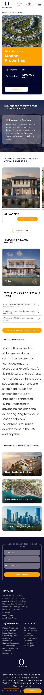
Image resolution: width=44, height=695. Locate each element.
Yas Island (12, 595)
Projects (27, 633)
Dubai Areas (7, 615)
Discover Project (27, 219)
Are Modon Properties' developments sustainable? (19, 312)
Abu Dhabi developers (7, 652)
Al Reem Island (14, 598)
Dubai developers (10, 648)
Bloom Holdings (9, 633)
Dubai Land (12, 609)
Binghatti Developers (7, 639)
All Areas (6, 612)
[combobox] (7, 565)
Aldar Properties (9, 630)
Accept (32, 691)
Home (4, 12)
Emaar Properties (9, 636)
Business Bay (13, 604)
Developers (28, 636)
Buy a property (29, 628)
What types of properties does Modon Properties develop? (19, 305)
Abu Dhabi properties (28, 642)
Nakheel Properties (10, 643)
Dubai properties (30, 638)
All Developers (8, 646)
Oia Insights (28, 646)
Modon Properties (10, 628)
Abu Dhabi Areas (9, 618)
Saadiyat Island (14, 601)
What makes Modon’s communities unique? (18, 319)
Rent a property (30, 630)
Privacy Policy (12, 691)
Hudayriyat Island (15, 607)
